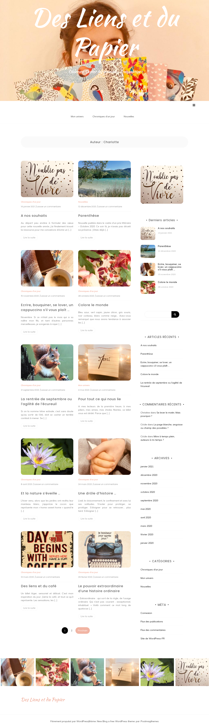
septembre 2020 (149, 500)
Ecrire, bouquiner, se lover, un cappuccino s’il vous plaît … (170, 267)
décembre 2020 (149, 475)
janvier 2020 (147, 542)
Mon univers (77, 116)
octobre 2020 (148, 492)
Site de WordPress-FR (153, 638)
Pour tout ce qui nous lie (99, 399)
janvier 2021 (147, 466)
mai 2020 (146, 508)
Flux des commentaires (153, 630)
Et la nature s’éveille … (40, 493)
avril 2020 (146, 517)
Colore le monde (93, 305)
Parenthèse (88, 215)
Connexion (146, 613)
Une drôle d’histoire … (97, 493)
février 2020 (147, 534)
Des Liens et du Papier (104, 31)
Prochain (82, 630)
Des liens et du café (38, 586)
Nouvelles (129, 116)
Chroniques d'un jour (30, 202)
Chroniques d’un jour (104, 116)
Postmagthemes (150, 721)
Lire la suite (29, 237)
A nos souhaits (34, 215)
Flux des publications (152, 621)
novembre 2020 (149, 483)
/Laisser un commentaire (48, 206)
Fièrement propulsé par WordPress (69, 721)
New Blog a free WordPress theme (116, 721)
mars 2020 (146, 525)
